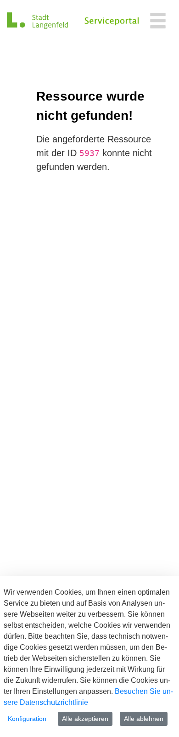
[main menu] (158, 22)
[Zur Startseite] (37, 21)
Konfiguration (27, 718)
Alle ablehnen (143, 718)
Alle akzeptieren (85, 718)
